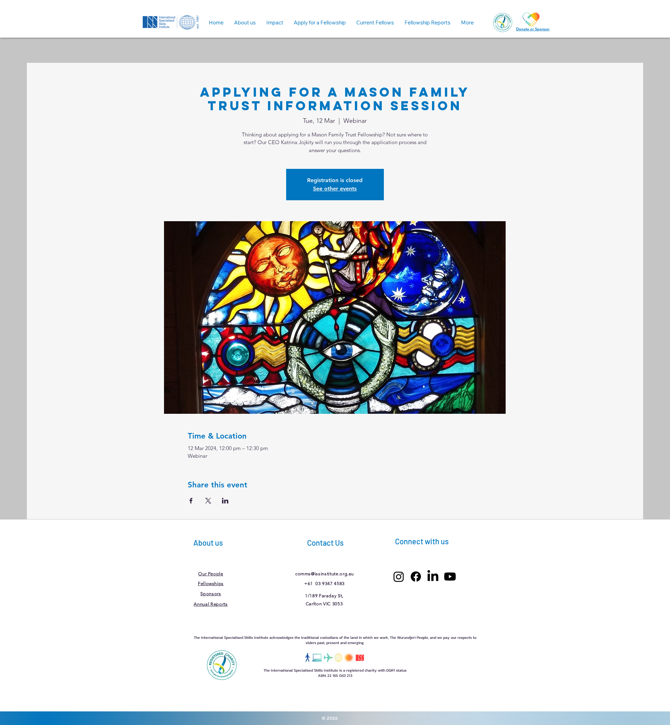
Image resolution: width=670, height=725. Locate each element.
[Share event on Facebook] (191, 500)
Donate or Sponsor (533, 29)
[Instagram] (398, 576)
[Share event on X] (208, 500)
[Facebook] (416, 576)
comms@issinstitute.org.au (324, 573)
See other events (335, 188)
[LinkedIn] (433, 576)
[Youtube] (450, 576)
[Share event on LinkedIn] (225, 500)
